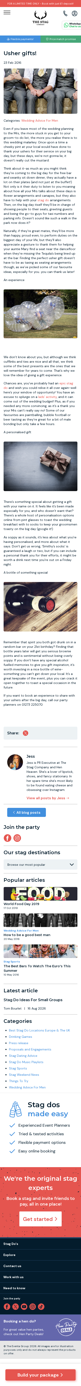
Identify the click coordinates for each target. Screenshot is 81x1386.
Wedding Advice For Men (39, 120)
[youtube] (25, 1306)
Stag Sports (12, 961)
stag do (43, 200)
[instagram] (18, 838)
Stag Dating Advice (23, 1056)
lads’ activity (47, 397)
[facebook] (8, 1306)
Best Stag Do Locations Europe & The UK (39, 1030)
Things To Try (18, 1081)
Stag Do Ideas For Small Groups (33, 1000)
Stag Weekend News (24, 1075)
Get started (38, 1219)
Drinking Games (20, 1037)
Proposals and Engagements (30, 1049)
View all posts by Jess (46, 798)
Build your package (38, 1375)
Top (71, 1344)
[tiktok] (42, 1306)
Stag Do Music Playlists (26, 1062)
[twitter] (16, 1306)
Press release (18, 1043)
